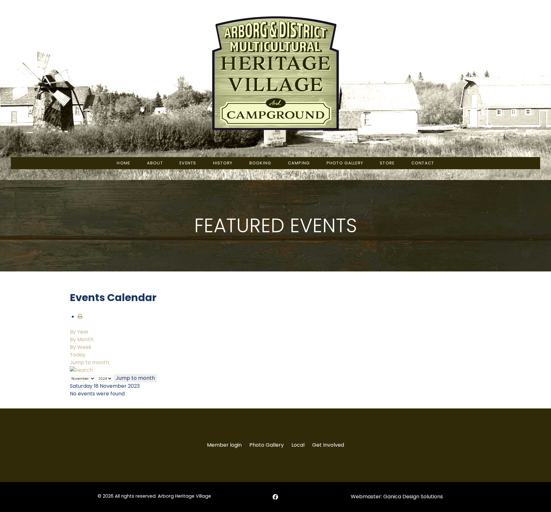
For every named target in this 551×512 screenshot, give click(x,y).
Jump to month (89, 362)
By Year (79, 331)
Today (77, 354)
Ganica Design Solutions (413, 496)
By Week (81, 347)
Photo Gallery (266, 445)
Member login (224, 445)
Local (298, 445)
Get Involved (328, 445)
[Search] (81, 370)
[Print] (80, 316)
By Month (81, 339)
